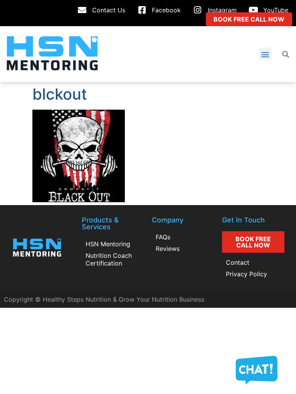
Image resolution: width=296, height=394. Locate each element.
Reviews (168, 248)
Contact (237, 262)
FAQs (163, 237)
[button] (265, 54)
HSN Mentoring (108, 244)
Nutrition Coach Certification (109, 259)
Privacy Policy (246, 274)
